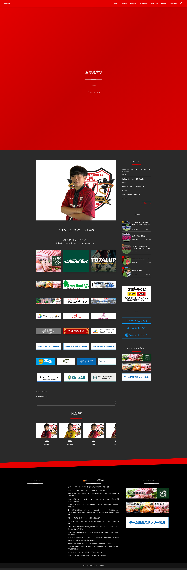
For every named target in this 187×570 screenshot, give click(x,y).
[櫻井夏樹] (46, 430)
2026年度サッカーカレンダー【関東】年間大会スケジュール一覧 (86, 552)
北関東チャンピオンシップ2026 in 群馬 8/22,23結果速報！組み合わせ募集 (88, 487)
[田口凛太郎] (70, 430)
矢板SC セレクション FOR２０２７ (133, 187)
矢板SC (7, 3)
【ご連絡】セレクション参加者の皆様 (132, 179)
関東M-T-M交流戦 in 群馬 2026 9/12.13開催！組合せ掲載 (84, 518)
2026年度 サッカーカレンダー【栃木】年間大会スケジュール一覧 (87, 555)
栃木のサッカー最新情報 (94, 480)
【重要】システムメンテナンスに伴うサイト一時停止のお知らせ (136, 170)
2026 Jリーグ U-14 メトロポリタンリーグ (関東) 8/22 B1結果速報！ (87, 490)
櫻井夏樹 (46, 444)
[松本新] (93, 430)
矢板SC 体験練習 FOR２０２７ (131, 194)
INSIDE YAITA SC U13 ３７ (140, 270)
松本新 (93, 444)
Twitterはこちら (138, 328)
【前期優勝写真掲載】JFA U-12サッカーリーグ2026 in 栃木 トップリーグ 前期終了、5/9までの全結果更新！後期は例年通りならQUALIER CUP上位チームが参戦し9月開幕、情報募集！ (93, 512)
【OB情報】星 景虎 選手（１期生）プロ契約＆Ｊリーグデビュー (141, 224)
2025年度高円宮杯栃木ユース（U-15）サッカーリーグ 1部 (141, 247)
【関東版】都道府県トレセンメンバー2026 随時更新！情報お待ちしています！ (90, 543)
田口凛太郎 (70, 444)
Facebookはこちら (138, 320)
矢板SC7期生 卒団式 (138, 236)
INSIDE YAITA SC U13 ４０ (140, 259)
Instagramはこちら (138, 335)
